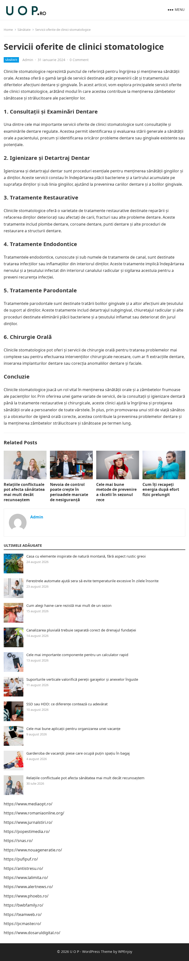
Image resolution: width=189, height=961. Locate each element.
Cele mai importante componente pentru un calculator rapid (77, 654)
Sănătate (24, 29)
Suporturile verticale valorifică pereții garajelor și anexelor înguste (82, 679)
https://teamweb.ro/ (23, 914)
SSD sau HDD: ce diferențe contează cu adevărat (67, 703)
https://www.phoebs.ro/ (26, 896)
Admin (27, 59)
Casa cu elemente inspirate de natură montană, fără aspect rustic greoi (86, 556)
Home (8, 29)
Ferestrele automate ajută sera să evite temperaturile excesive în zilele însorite (92, 580)
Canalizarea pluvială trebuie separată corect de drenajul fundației (81, 630)
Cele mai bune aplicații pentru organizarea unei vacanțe (73, 728)
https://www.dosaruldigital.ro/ (32, 932)
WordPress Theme (97, 951)
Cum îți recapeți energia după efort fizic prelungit (160, 489)
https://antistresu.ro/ (23, 868)
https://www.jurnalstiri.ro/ (28, 822)
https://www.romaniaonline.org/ (34, 813)
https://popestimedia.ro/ (27, 831)
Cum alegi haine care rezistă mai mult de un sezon (68, 605)
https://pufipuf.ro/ (21, 859)
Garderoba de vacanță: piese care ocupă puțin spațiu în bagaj (78, 753)
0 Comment (79, 59)
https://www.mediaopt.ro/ (28, 804)
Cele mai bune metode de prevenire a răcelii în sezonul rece (116, 492)
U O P (74, 951)
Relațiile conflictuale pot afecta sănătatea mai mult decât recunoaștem (24, 492)
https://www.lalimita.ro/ (26, 877)
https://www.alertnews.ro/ (28, 886)
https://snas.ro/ (18, 840)
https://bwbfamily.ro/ (23, 905)
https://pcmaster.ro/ (22, 923)
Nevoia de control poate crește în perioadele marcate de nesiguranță (69, 492)
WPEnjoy (125, 951)
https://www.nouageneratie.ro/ (33, 850)
